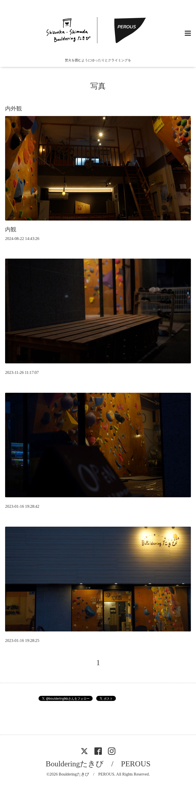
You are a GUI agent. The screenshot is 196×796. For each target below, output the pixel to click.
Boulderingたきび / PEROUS (98, 763)
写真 (98, 86)
